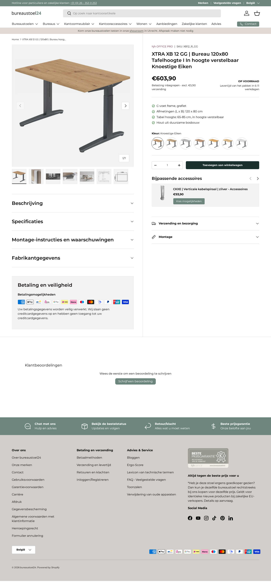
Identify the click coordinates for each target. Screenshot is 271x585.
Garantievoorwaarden (28, 487)
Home (15, 39)
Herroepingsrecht (25, 528)
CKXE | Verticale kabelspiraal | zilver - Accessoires (210, 189)
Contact (18, 472)
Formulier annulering (27, 535)
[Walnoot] (200, 143)
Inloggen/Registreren (93, 479)
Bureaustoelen (23, 24)
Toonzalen (134, 487)
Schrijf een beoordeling (135, 381)
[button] (257, 13)
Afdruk (17, 502)
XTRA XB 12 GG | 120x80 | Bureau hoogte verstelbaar (44, 39)
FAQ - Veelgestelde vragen (146, 479)
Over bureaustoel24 (26, 457)
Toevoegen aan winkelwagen (223, 165)
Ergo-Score (135, 465)
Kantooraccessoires (113, 24)
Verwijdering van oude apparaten (151, 494)
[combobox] (142, 13)
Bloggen (133, 457)
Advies (216, 24)
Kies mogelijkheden (189, 201)
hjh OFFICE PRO (162, 46)
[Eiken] (172, 143)
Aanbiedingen (166, 24)
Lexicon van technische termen (150, 472)
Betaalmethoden (89, 457)
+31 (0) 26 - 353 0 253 (83, 3)
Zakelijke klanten (194, 24)
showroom (137, 30)
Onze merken (22, 465)
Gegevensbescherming (29, 509)
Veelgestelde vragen (227, 3)
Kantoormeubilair (77, 24)
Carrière (17, 494)
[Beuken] (214, 143)
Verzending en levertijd (94, 465)
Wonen (141, 24)
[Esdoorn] (228, 143)
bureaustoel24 (28, 567)
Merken (203, 3)
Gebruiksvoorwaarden (28, 479)
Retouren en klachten (93, 472)
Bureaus (49, 24)
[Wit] (242, 143)
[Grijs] (186, 143)
